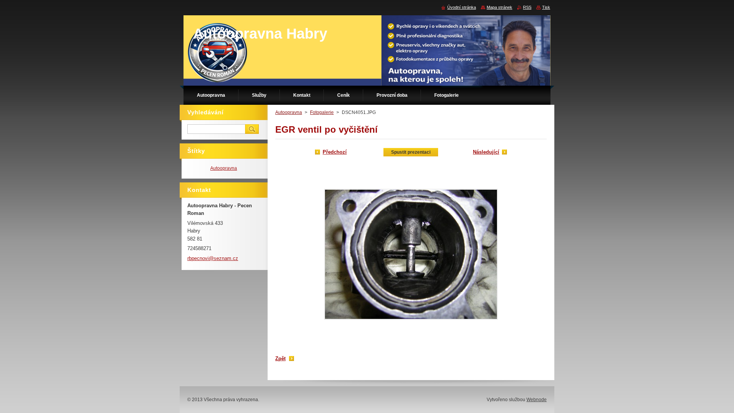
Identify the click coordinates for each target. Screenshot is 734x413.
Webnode (536, 399)
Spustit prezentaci (410, 152)
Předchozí (335, 152)
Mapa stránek (499, 7)
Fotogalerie (322, 112)
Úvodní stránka (461, 7)
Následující (486, 152)
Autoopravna (288, 112)
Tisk (546, 7)
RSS (527, 7)
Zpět (280, 358)
